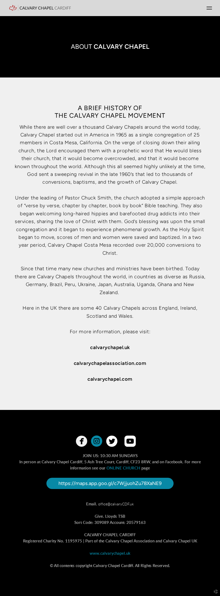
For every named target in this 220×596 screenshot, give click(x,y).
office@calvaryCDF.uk (116, 504)
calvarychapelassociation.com (110, 363)
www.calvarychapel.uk (110, 553)
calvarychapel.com (109, 379)
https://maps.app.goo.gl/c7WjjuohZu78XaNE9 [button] (110, 483)
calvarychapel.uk (110, 347)
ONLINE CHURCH (123, 468)
